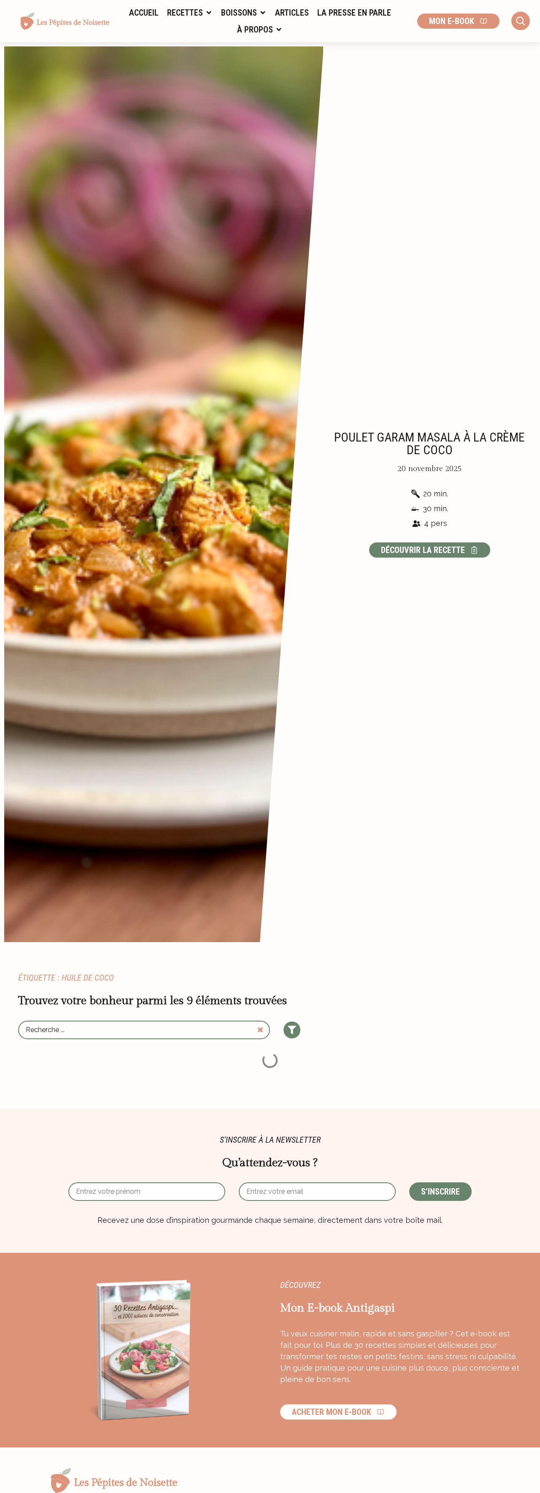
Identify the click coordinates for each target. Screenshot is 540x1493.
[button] (190, 12)
